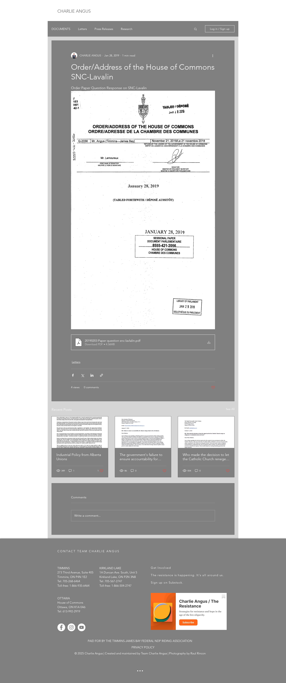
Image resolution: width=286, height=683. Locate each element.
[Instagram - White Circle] (71, 627)
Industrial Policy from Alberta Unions (78, 457)
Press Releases (104, 29)
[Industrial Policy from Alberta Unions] (80, 432)
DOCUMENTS (61, 29)
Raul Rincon (198, 653)
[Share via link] (101, 375)
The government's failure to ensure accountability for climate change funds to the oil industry (141, 457)
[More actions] (212, 55)
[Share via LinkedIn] (92, 375)
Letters (82, 29)
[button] (195, 28)
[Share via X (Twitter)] (82, 375)
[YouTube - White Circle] (81, 627)
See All (230, 409)
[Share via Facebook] (73, 375)
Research (126, 29)
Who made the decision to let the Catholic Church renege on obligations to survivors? (206, 457)
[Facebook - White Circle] (61, 627)
